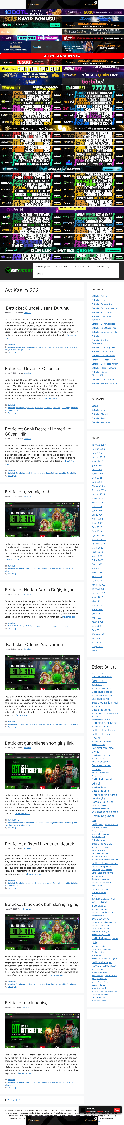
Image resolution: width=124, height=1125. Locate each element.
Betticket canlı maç (98, 745)
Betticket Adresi (99, 296)
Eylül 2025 (97, 453)
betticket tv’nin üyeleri (99, 1000)
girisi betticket (110, 975)
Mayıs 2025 (97, 461)
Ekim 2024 (97, 478)
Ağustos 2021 (98, 634)
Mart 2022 (97, 605)
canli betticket (97, 969)
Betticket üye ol (110, 958)
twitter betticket (111, 991)
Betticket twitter (67, 626)
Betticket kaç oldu (58, 473)
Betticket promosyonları (50, 626)
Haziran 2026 (98, 449)
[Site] (31, 94)
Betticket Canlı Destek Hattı (102, 741)
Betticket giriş (100, 790)
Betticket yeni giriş (101, 931)
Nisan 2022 (97, 601)
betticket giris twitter (100, 787)
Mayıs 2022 (97, 597)
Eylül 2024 (97, 482)
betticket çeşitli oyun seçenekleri (102, 949)
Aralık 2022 (97, 568)
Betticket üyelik (97, 959)
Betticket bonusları (98, 713)
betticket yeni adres (100, 925)
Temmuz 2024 (99, 490)
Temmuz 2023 (99, 539)
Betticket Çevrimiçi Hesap (104, 324)
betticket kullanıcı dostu (100, 847)
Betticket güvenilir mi (24, 568)
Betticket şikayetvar (104, 965)
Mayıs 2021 (97, 646)
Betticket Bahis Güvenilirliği (105, 332)
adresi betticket (97, 673)
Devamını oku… (51, 398)
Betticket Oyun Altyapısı (103, 347)
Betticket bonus (14, 724)
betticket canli (97, 716)
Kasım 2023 (97, 523)
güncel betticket (98, 985)
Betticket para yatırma (102, 870)
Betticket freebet (98, 776)
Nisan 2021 (97, 650)
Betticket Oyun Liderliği (103, 379)
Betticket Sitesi (99, 892)
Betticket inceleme (98, 831)
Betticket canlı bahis (29, 724)
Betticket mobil (97, 860)
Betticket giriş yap (33, 626)
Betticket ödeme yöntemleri (100, 954)
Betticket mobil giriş (111, 860)
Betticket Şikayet (43, 266)
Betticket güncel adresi (68, 724)
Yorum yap (12, 352)
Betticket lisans (98, 850)
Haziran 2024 (98, 494)
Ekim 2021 (97, 626)
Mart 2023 (97, 556)
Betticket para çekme (102, 872)
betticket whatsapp (108, 922)
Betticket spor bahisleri (100, 896)
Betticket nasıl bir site (42, 568)
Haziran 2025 (98, 457)
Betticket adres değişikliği (101, 688)
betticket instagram (100, 834)
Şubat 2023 (97, 560)
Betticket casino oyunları (48, 724)
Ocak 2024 (97, 515)
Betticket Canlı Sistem (102, 304)
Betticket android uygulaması (102, 695)
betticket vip (96, 922)
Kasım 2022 (97, 572)
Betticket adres (98, 685)
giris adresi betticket (99, 973)
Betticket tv (71, 473)
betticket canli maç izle (101, 719)
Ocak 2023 (97, 564)
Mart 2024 (97, 506)
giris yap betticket (99, 979)
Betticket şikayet (58, 568)
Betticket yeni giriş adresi (101, 935)
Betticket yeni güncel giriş (19, 350)
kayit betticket (99, 988)
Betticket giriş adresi (43, 408)
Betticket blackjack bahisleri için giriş (41, 904)
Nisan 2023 (97, 552)
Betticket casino (101, 761)
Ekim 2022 (97, 576)
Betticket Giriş (103, 266)
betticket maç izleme (99, 857)
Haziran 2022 (98, 593)
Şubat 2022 (97, 609)
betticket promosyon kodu (103, 882)
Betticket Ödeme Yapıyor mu (34, 644)
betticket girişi (99, 798)
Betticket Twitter (62, 266)
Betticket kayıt (98, 840)
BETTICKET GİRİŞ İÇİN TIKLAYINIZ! (62, 56)
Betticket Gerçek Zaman (103, 355)
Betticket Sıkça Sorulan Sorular (104, 899)
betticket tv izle (98, 915)
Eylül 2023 (97, 531)
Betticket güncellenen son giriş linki (39, 743)
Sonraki (15, 1100)
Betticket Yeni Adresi (83, 266)
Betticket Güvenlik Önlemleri (33, 368)
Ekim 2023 (97, 527)
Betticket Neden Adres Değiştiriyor (39, 589)
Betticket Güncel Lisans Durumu (37, 308)
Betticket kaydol (98, 837)
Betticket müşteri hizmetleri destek (39, 843)
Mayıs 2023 (97, 548)
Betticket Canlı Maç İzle (101, 755)
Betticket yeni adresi (100, 928)
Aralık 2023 (97, 519)
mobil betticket (98, 991)
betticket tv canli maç (99, 909)
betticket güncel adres (101, 808)
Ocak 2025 (97, 469)
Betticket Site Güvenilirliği (104, 328)
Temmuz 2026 (99, 445)
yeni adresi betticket (100, 994)
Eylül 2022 (97, 581)
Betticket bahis (100, 698)
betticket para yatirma (101, 866)
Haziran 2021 (98, 642)
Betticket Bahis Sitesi (16, 626)
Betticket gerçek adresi (53, 347)
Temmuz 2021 (98, 638)
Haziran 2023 (98, 543)
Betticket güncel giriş (61, 408)
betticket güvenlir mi (100, 828)
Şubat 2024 (97, 511)
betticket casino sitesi (101, 772)
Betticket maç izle (100, 853)
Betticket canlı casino (16, 347)
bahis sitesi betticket (102, 676)
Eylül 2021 (96, 630)
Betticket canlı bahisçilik (29, 1002)
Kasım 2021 (97, 622)
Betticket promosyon (100, 879)
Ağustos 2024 (98, 486)
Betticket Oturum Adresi (103, 351)
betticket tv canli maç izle (102, 912)
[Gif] (62, 128)
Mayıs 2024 (97, 498)
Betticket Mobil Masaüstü (104, 368)
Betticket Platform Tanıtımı (104, 383)
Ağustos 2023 (98, 535)
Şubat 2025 (97, 465)
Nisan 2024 (97, 502)
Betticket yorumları (98, 946)
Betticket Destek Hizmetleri (105, 364)
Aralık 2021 (97, 618)
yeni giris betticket (98, 997)
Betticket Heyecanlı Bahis (104, 360)
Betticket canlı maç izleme (39, 473)
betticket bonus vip (113, 713)
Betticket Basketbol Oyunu (104, 308)
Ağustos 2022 (98, 585)
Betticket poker (97, 876)
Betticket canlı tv (98, 758)
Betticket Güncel (99, 805)
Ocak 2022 (97, 613)
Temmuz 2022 (99, 589)
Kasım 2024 (97, 473)
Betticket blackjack (98, 706)
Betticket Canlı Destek (34, 347)
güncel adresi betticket (100, 982)
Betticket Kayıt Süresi (102, 312)
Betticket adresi (22, 473)
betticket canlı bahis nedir (101, 726)
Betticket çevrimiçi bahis (29, 491)
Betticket (39, 274)
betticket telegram (99, 902)
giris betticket (97, 976)
